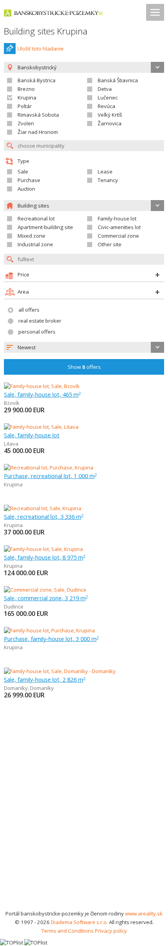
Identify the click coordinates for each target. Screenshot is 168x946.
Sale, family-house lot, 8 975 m (45, 557)
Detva (105, 88)
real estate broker (39, 320)
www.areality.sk (144, 913)
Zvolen (26, 123)
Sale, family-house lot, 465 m (42, 394)
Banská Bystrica (36, 80)
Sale (23, 171)
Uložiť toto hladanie (41, 48)
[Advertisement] (84, 821)
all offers (28, 309)
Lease (105, 171)
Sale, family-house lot (31, 435)
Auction (26, 188)
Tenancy (108, 180)
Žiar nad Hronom (38, 131)
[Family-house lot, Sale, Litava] (41, 426)
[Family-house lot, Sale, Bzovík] (42, 386)
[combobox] (84, 347)
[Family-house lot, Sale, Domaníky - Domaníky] (60, 671)
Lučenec (108, 97)
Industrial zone (35, 244)
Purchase (29, 180)
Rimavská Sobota (38, 114)
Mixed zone (31, 235)
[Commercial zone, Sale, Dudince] (45, 589)
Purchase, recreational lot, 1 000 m (50, 476)
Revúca (106, 106)
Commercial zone (118, 235)
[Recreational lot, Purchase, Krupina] (48, 467)
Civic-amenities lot (119, 227)
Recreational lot (36, 218)
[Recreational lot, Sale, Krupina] (42, 508)
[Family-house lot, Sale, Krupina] (43, 548)
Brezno (26, 88)
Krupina (27, 97)
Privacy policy (111, 930)
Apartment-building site (45, 227)
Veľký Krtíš (110, 114)
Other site (110, 244)
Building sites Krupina (46, 31)
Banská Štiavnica (118, 80)
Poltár (25, 106)
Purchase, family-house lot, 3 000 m (51, 639)
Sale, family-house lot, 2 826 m (45, 679)
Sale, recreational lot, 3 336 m (44, 516)
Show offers (84, 366)
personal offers (36, 331)
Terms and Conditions (67, 930)
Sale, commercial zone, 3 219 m (46, 598)
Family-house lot (117, 218)
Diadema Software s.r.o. (79, 922)
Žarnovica (110, 123)
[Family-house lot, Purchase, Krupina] (49, 630)
